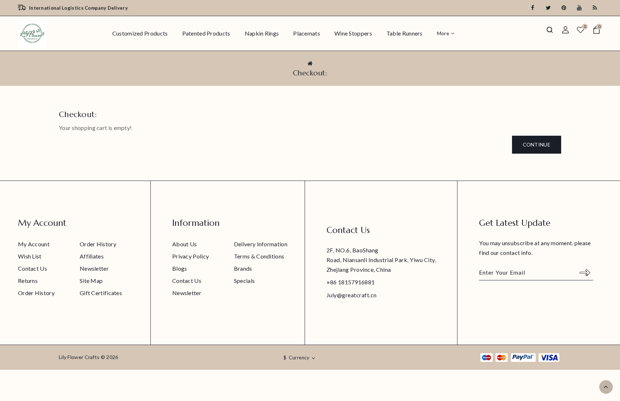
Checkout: (310, 73)
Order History (98, 244)
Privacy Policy (190, 256)
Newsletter (94, 268)
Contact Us (32, 268)
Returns (28, 280)
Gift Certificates (101, 292)
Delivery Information (260, 244)
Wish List (30, 256)
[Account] (565, 30)
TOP (606, 387)
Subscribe (585, 272)
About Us (184, 244)
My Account (34, 244)
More (443, 33)
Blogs (179, 268)
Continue (536, 144)
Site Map (91, 280)
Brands (243, 268)
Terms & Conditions (259, 256)
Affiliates (92, 256)
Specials (244, 280)
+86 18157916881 (351, 282)
